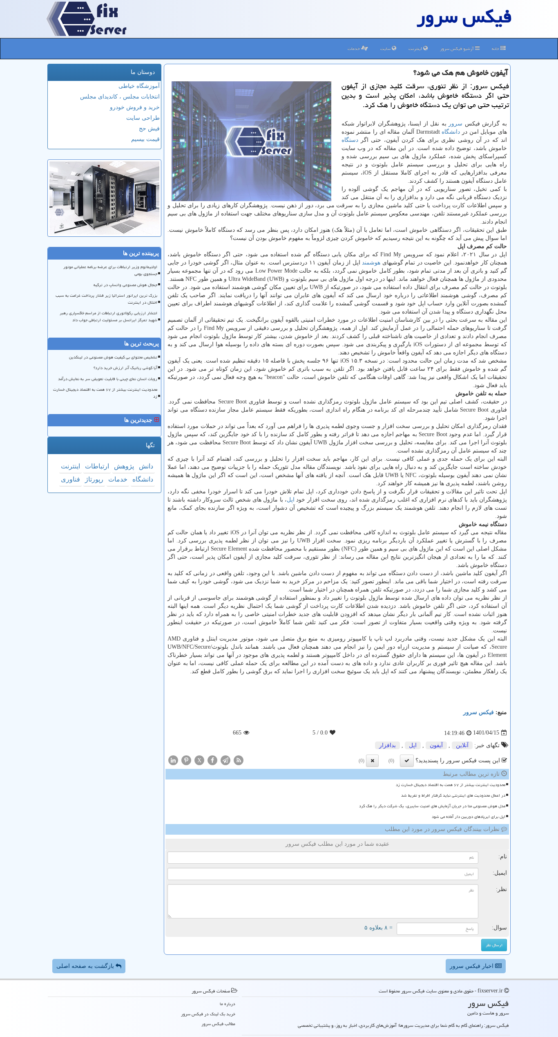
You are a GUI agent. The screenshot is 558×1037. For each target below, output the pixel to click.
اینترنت (415, 48)
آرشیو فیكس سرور (457, 48)
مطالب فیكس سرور (218, 1023)
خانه (496, 48)
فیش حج (149, 128)
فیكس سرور (478, 712)
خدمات (354, 48)
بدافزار (387, 745)
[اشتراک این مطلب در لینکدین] (173, 760)
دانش (146, 466)
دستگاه (349, 140)
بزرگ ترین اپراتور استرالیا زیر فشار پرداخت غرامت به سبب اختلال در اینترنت (106, 299)
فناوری (70, 479)
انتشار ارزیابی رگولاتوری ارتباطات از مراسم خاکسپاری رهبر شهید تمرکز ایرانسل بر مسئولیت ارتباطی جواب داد (108, 316)
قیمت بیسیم (145, 139)
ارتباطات (97, 466)
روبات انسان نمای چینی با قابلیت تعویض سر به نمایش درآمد (107, 379)
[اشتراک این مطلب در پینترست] (186, 760)
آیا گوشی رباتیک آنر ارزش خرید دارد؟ (125, 368)
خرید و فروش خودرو (135, 107)
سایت (386, 48)
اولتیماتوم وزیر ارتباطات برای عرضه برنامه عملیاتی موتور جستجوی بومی (110, 270)
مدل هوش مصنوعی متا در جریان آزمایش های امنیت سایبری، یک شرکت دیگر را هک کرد (432, 806)
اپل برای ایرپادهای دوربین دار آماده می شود (468, 817)
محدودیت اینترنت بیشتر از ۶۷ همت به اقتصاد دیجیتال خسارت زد (450, 785)
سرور (455, 124)
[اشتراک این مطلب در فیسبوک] (212, 760)
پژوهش (124, 466)
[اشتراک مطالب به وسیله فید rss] (238, 760)
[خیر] (372, 761)
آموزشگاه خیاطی (139, 86)
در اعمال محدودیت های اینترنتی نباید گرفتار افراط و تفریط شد (453, 795)
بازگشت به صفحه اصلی (86, 966)
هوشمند (371, 263)
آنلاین (462, 745)
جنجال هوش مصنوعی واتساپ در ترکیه (125, 285)
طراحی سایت (143, 118)
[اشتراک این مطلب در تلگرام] (225, 760)
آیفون (436, 745)
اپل (291, 500)
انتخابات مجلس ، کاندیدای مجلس (120, 97)
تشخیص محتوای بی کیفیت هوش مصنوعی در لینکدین (113, 357)
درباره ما (227, 1003)
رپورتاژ (94, 479)
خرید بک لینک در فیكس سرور (208, 1014)
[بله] (407, 761)
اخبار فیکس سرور (472, 966)
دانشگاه (451, 132)
